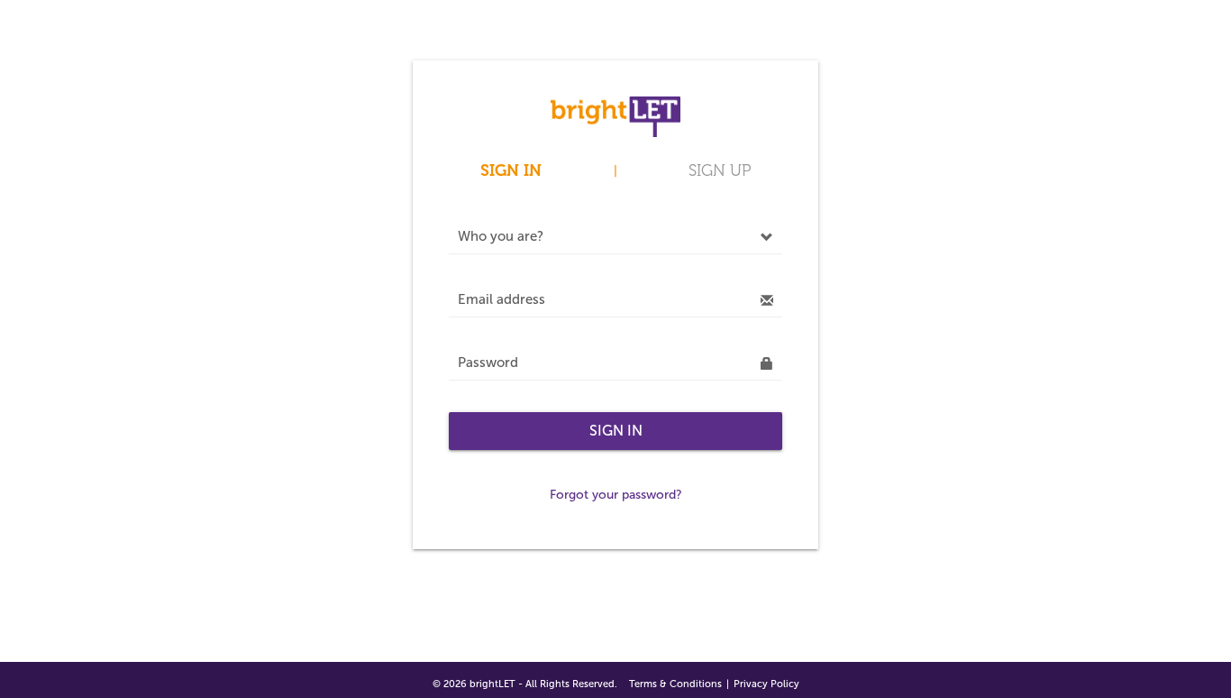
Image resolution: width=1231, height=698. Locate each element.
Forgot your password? (616, 494)
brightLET (492, 684)
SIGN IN (511, 170)
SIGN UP (719, 170)
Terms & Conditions (675, 684)
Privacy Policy (766, 684)
